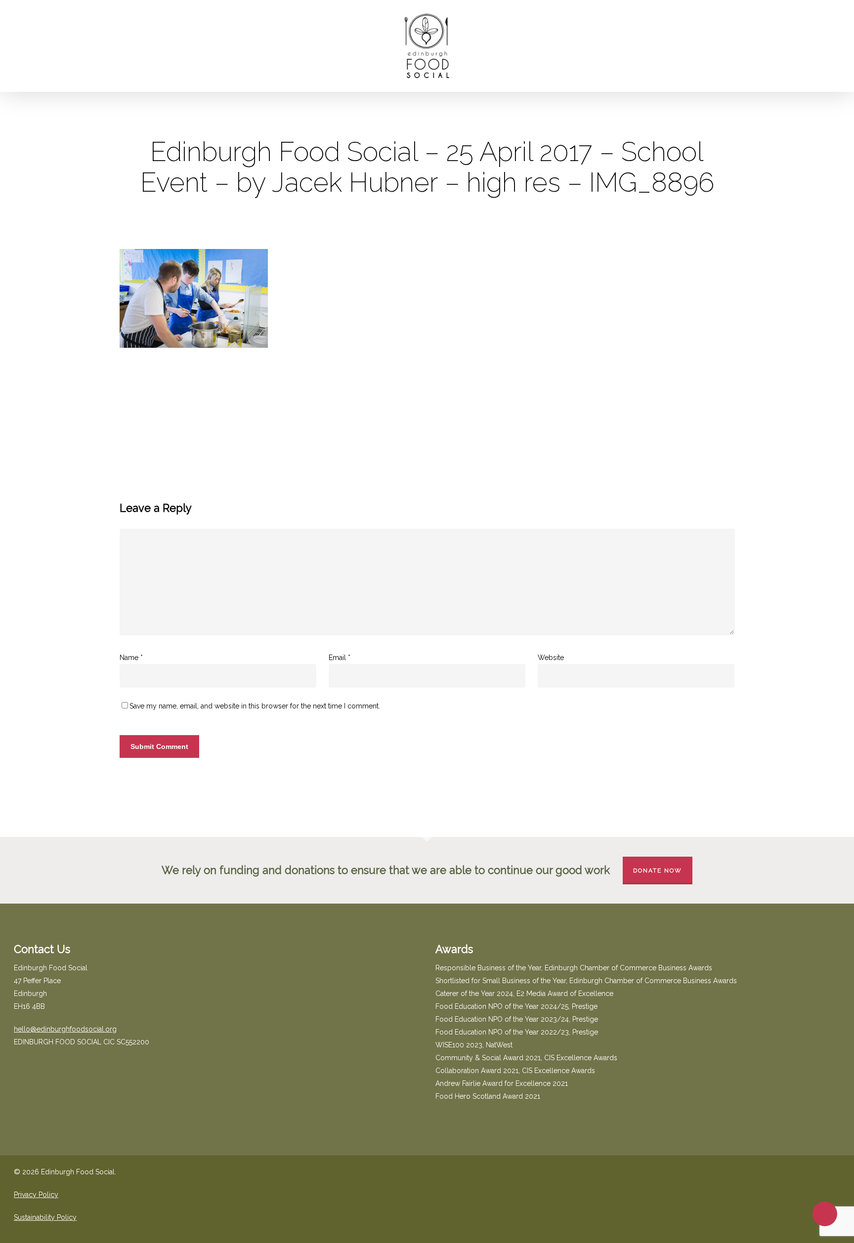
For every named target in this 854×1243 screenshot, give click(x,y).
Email (339, 658)
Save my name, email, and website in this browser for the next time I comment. (254, 706)
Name (131, 658)
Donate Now (657, 870)
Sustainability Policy (45, 1217)
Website (551, 658)
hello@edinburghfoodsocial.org (65, 1029)
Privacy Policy (36, 1195)
